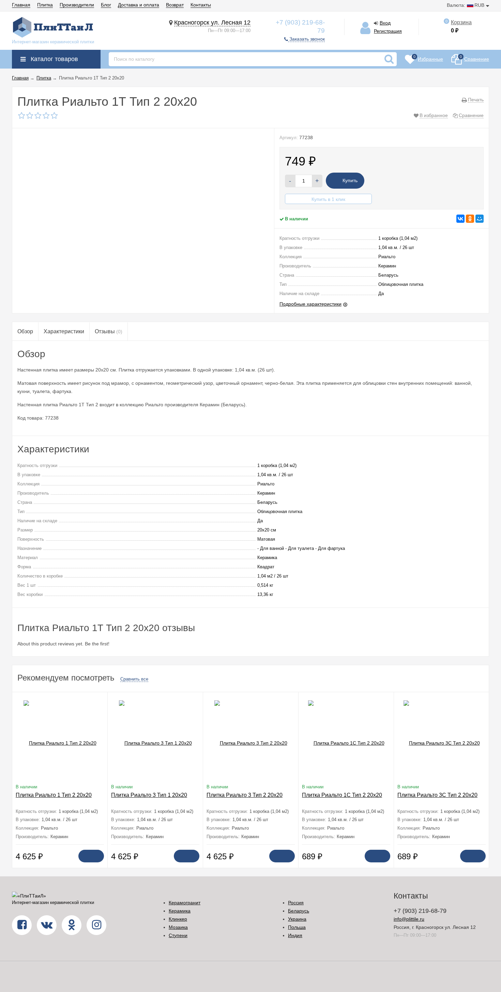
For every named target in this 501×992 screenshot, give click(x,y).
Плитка (45, 5)
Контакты (201, 5)
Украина (297, 919)
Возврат (175, 5)
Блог (106, 5)
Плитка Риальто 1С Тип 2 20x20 (342, 795)
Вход (385, 23)
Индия (295, 935)
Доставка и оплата (138, 5)
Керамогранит (184, 902)
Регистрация (388, 31)
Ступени (178, 935)
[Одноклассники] (470, 219)
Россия (296, 902)
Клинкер (178, 919)
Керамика (180, 911)
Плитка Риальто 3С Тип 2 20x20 (437, 795)
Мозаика (178, 927)
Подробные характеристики (310, 304)
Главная (21, 5)
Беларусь (298, 911)
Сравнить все (134, 679)
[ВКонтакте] (460, 219)
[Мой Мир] (479, 219)
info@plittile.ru (409, 919)
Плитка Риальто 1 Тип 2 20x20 (54, 795)
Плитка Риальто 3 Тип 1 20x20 (149, 795)
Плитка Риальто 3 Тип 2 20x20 (245, 795)
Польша (297, 927)
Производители (77, 5)
